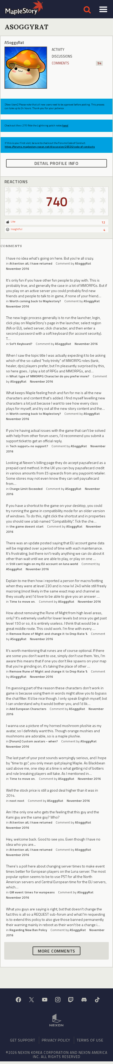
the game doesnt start (26, 526)
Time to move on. (22, 601)
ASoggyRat (83, 263)
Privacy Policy (56, 1040)
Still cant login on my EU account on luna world (43, 563)
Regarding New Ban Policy (28, 929)
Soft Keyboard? (20, 343)
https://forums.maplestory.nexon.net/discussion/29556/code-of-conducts (50, 147)
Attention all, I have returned (30, 263)
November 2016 (17, 268)
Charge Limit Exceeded (26, 488)
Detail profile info (56, 163)
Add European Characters (27, 708)
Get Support (22, 1040)
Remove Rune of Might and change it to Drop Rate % (48, 633)
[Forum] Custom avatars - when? (33, 741)
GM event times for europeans (32, 892)
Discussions (62, 56)
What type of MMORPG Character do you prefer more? (49, 376)
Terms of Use (90, 1040)
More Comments (56, 951)
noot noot (16, 800)
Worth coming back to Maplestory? (35, 301)
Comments (76, 63)
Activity (58, 49)
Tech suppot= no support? (28, 446)
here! (65, 125)
